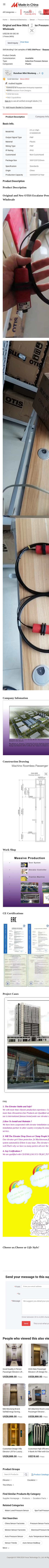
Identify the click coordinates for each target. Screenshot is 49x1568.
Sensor (32, 20)
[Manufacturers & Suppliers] (24, 4)
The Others (7, 1485)
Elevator (6, 1480)
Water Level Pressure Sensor (17, 1510)
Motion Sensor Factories (15, 1530)
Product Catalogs (41, 1474)
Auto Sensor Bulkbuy (31, 1543)
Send (26, 1323)
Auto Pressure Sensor (14, 1536)
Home (5, 20)
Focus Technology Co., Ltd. (34, 1557)
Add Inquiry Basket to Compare (19, 107)
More (5, 1548)
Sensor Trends (11, 1543)
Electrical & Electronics (18, 20)
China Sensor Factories (14, 1523)
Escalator (31, 1480)
